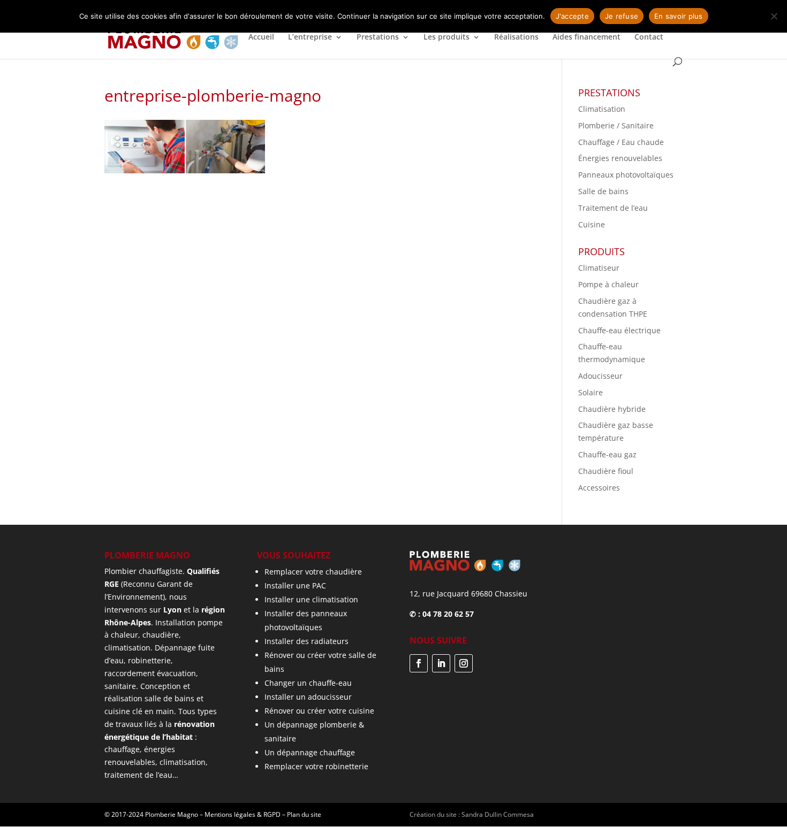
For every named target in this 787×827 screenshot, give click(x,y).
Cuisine (591, 224)
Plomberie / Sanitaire (616, 125)
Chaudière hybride (612, 409)
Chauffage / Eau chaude (621, 142)
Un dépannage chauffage (309, 752)
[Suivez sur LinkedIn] (441, 663)
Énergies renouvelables (620, 158)
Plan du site (304, 814)
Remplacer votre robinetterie (316, 766)
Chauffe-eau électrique (619, 330)
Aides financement (586, 37)
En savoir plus (678, 16)
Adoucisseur (600, 376)
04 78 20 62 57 (448, 614)
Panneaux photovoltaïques (626, 175)
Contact (648, 37)
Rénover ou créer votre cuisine (319, 711)
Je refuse (621, 16)
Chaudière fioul (605, 471)
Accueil (261, 37)
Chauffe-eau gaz (607, 454)
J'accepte (572, 16)
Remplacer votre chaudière (313, 571)
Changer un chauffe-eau (308, 683)
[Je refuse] (773, 16)
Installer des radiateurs (306, 641)
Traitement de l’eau (613, 208)
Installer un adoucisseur (308, 697)
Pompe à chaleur (608, 284)
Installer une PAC (295, 585)
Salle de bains (603, 191)
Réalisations (516, 37)
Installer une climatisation (311, 599)
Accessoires (599, 488)
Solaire (590, 392)
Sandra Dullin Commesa (497, 814)
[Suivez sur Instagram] (464, 663)
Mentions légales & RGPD (243, 814)
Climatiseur (598, 268)
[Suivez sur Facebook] (419, 663)
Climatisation (601, 109)
